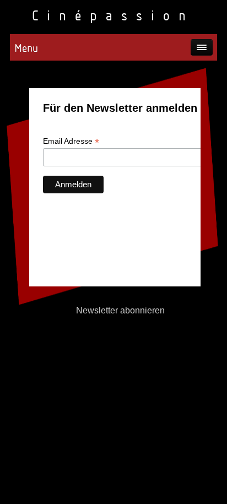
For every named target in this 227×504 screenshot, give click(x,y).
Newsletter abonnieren (120, 310)
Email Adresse (71, 141)
